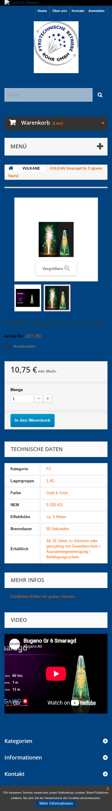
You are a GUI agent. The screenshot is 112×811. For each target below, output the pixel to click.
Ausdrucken (24, 346)
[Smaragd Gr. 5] (57, 298)
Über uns (60, 11)
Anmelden (96, 11)
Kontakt (78, 11)
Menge (16, 390)
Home (42, 11)
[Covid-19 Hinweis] (56, 3)
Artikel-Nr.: (14, 336)
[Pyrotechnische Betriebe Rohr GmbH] (56, 47)
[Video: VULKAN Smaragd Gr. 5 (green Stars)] (28, 298)
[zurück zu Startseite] (10, 168)
